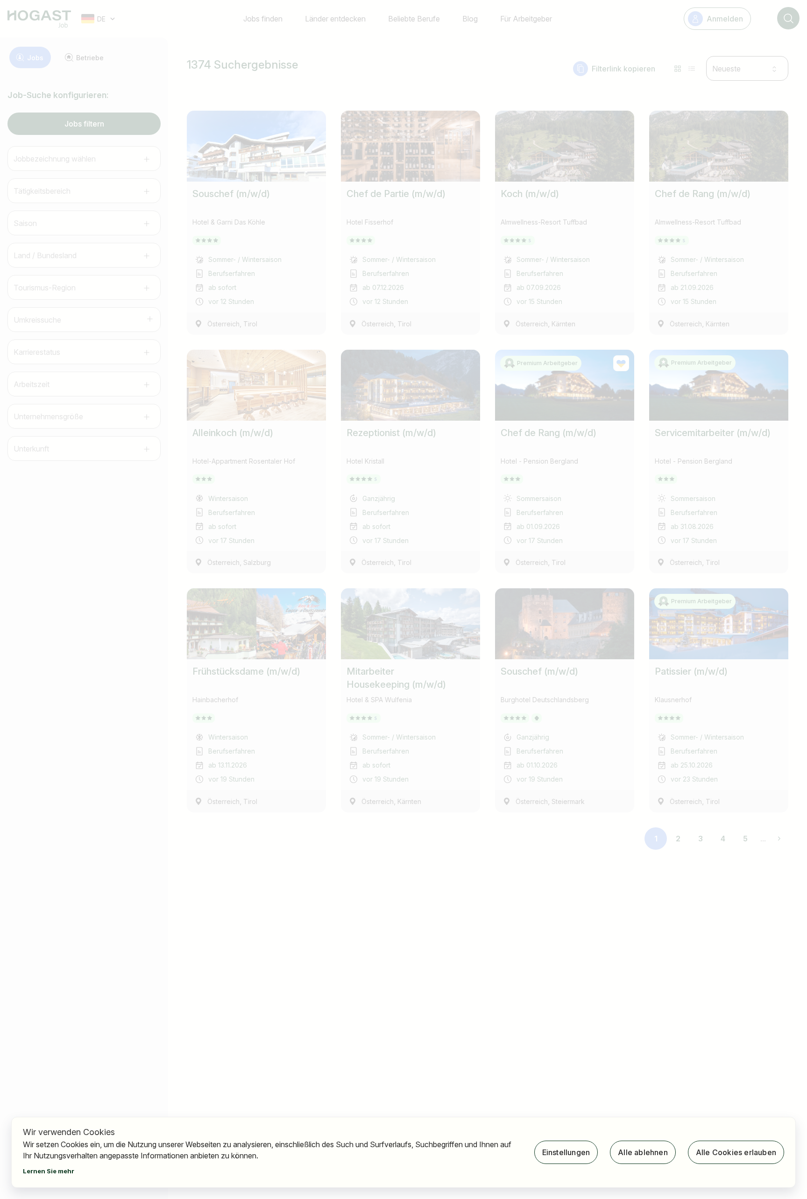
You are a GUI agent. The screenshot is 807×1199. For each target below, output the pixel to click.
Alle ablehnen (643, 1152)
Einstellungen (566, 1152)
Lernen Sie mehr (48, 1171)
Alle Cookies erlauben (736, 1152)
